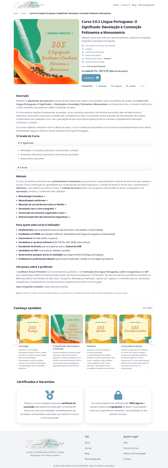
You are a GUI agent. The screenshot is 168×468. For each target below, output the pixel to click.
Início (116, 5)
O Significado (27, 143)
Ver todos (147, 308)
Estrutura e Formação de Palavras (133, 347)
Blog (134, 5)
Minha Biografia (146, 5)
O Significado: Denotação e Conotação (32, 347)
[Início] (29, 5)
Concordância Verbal (97, 346)
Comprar (89, 78)
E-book (23, 167)
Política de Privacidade (134, 453)
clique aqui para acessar (56, 286)
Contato (127, 459)
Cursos (125, 4)
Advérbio (57, 346)
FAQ (125, 442)
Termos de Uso (130, 448)
